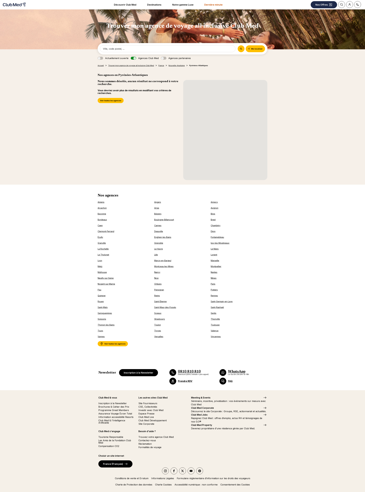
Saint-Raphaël (217, 307)
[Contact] (357, 4)
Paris (213, 284)
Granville (102, 243)
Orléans (158, 284)
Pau (99, 290)
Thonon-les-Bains (106, 325)
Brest (213, 219)
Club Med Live (146, 417)
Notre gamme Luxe (182, 4)
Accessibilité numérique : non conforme (196, 484)
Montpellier (216, 266)
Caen (100, 225)
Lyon (100, 260)
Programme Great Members (113, 410)
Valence (214, 330)
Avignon (214, 208)
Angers (157, 202)
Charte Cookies (163, 484)
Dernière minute (213, 4)
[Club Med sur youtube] (191, 470)
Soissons (102, 319)
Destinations (154, 4)
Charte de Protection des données (133, 484)
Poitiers (214, 290)
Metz (100, 266)
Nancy (157, 272)
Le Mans (215, 249)
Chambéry (215, 225)
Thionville (215, 319)
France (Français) (113, 463)
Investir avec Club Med (150, 410)
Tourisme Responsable (110, 437)
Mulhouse (102, 272)
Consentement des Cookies (235, 484)
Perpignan (159, 290)
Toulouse (215, 325)
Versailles (158, 336)
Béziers (157, 214)
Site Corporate (146, 423)
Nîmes (213, 278)
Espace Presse (146, 413)
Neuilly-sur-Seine (106, 278)
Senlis (213, 313)
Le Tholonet (103, 254)
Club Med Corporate (202, 408)
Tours (100, 330)
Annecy (214, 202)
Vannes (101, 336)
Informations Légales (162, 478)
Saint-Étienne (160, 301)
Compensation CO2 (108, 446)
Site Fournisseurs (147, 403)
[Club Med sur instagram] (165, 470)
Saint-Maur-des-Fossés (165, 307)
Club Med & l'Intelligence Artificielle (111, 421)
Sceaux (157, 313)
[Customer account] (349, 4)
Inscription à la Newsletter (138, 372)
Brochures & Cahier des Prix (113, 406)
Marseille (215, 260)
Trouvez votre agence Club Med (156, 437)
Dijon (213, 231)
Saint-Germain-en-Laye (222, 301)
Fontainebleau (217, 237)
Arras (156, 208)
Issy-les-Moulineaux (220, 243)
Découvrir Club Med (125, 4)
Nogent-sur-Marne (106, 284)
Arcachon (102, 208)
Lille (156, 254)
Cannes (157, 225)
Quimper (102, 295)
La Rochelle (103, 249)
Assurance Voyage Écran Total (115, 413)
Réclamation (145, 443)
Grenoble (158, 243)
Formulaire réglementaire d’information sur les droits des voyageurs (213, 478)
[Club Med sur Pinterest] (199, 470)
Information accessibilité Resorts (115, 417)
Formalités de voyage (149, 447)
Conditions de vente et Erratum (131, 478)
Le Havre (158, 249)
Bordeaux (102, 219)
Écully (100, 237)
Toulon (157, 325)
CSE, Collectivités (147, 406)
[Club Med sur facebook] (174, 470)
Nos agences (108, 195)
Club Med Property (201, 425)
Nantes (214, 272)
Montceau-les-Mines (164, 266)
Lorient (214, 254)
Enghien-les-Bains (162, 237)
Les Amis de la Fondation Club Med (114, 441)
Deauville (158, 231)
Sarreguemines (105, 313)
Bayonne (102, 214)
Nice (156, 278)
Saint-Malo (103, 307)
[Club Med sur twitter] (182, 470)
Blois (213, 214)
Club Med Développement (152, 420)
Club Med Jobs (199, 415)
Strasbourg (159, 319)
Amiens (101, 202)
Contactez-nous (147, 440)
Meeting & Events (200, 397)
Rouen (101, 301)
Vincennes (216, 336)
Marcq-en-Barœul (162, 260)
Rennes (214, 295)
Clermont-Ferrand (106, 231)
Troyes (157, 330)
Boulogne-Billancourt (164, 219)
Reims (157, 295)
